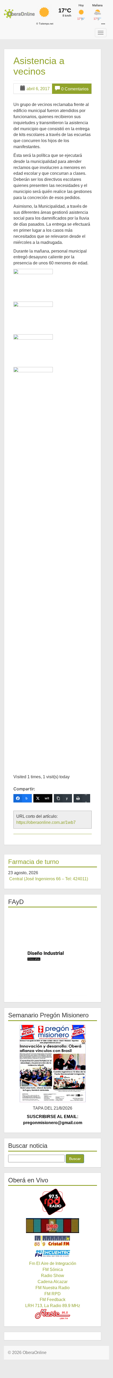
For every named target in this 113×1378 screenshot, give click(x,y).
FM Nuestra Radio (52, 1287)
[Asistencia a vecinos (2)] (33, 315)
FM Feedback (52, 1299)
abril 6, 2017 (38, 88)
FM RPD (52, 1294)
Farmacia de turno (33, 861)
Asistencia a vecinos (38, 66)
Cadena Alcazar (53, 1281)
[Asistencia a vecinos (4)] (33, 564)
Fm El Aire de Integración (52, 1263)
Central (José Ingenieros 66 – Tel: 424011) (48, 879)
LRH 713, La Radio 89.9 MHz (52, 1305)
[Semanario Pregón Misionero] (52, 1063)
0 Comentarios (75, 89)
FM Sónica (53, 1269)
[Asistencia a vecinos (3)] (33, 347)
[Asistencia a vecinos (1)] (33, 282)
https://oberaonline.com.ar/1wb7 (46, 822)
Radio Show (52, 1275)
